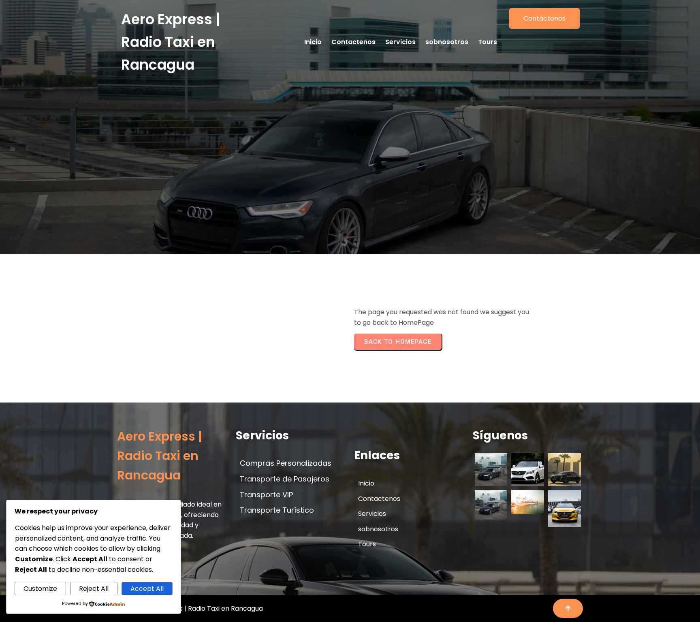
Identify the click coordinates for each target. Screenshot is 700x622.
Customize (40, 588)
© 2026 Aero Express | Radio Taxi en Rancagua (190, 608)
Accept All (147, 588)
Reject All (94, 588)
